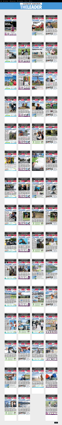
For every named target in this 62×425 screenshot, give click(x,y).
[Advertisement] (31, 12)
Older (56, 422)
